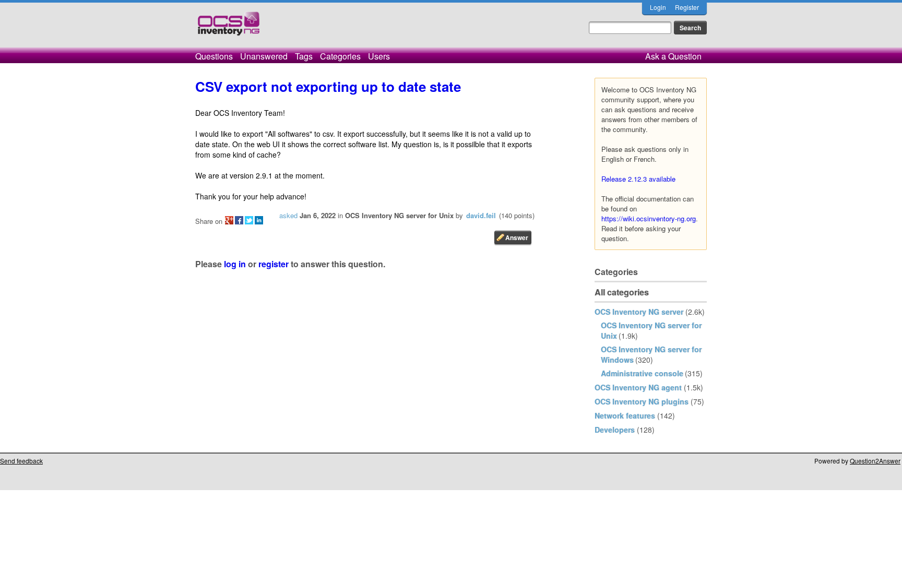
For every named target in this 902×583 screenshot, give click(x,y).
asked (288, 215)
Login (658, 7)
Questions (214, 56)
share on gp (229, 220)
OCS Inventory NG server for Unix (399, 215)
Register (687, 7)
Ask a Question (673, 56)
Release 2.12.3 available (638, 179)
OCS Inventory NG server (639, 311)
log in (235, 264)
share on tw (249, 220)
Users (379, 56)
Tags (304, 56)
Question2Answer (875, 460)
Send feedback (21, 460)
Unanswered (264, 56)
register (273, 264)
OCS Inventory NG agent (638, 387)
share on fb (239, 220)
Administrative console (642, 373)
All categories (622, 292)
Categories (340, 56)
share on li (259, 220)
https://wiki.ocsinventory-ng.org (648, 218)
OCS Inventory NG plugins (642, 401)
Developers (615, 429)
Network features (625, 415)
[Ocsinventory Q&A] (228, 28)
